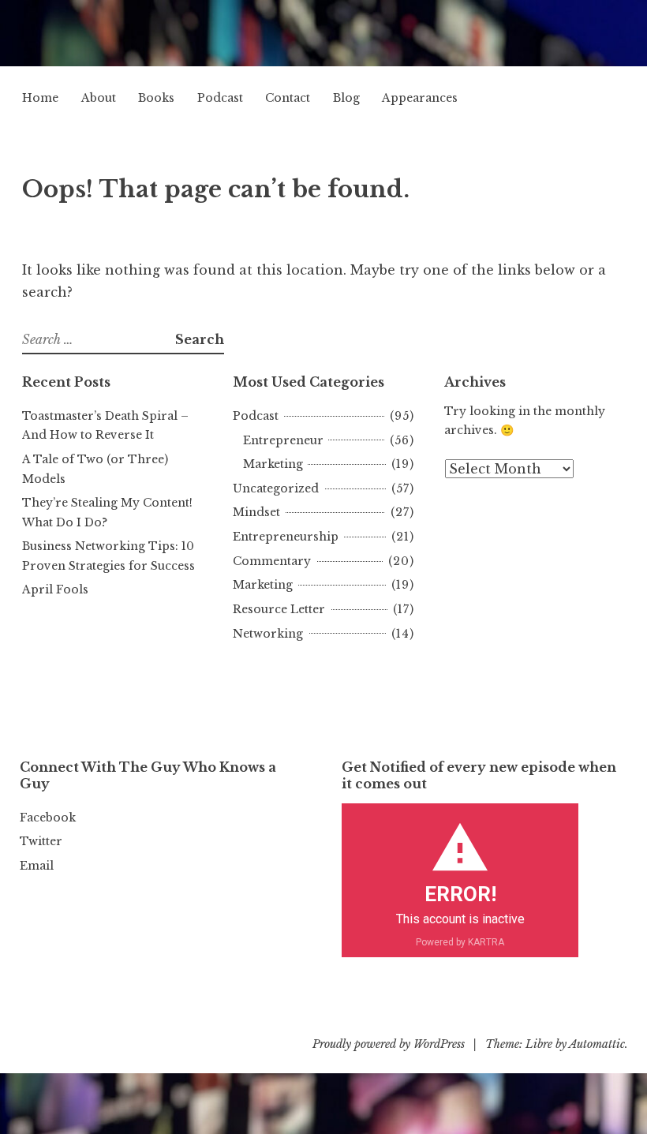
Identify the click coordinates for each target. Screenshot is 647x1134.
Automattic (597, 1044)
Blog (346, 98)
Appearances (420, 98)
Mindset (256, 512)
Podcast (220, 98)
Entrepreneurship (285, 537)
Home (40, 98)
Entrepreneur (283, 440)
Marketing (273, 464)
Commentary (272, 561)
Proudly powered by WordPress (388, 1044)
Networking (268, 634)
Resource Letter (279, 609)
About (98, 98)
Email (37, 866)
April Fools (55, 589)
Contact (287, 98)
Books (156, 98)
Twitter (41, 841)
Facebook (48, 817)
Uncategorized (276, 488)
